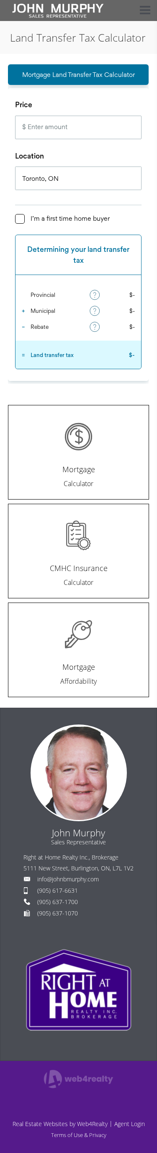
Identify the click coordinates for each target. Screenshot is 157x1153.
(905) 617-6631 (57, 890)
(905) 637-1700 (57, 902)
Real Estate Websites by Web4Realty (60, 1124)
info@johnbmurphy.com (68, 879)
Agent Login (129, 1124)
